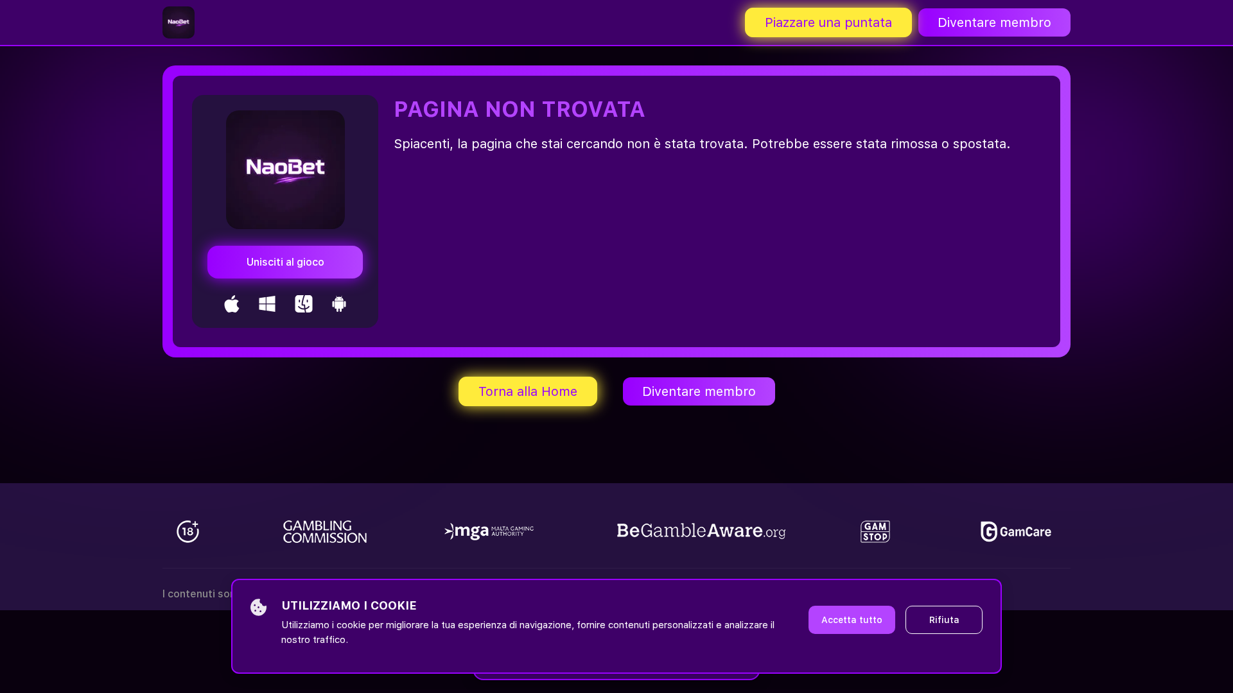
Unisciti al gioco (285, 262)
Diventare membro (994, 22)
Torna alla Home (527, 391)
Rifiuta (944, 620)
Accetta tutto (851, 620)
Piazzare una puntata (828, 22)
